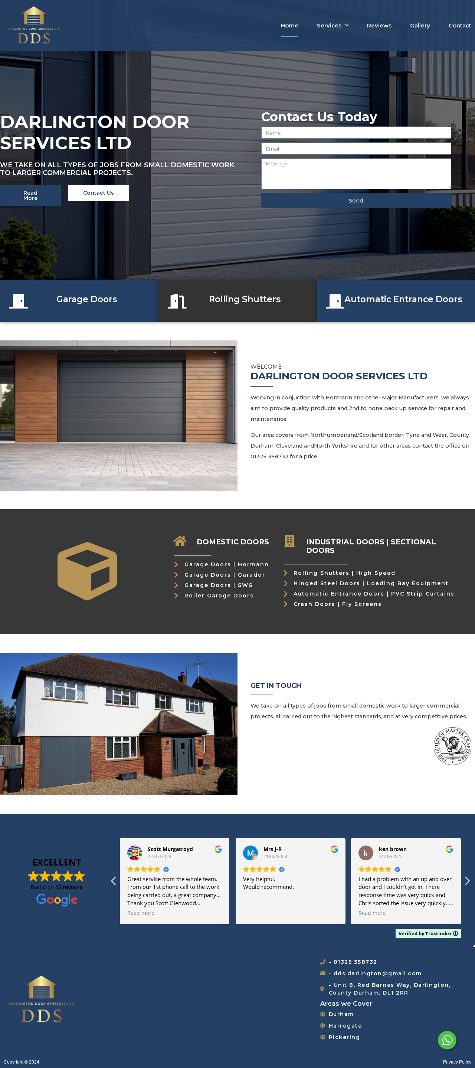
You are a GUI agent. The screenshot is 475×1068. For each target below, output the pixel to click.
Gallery (420, 25)
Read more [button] (140, 913)
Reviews (379, 25)
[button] (467, 883)
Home (289, 25)
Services (329, 25)
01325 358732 (269, 456)
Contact (460, 25)
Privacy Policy (457, 1062)
